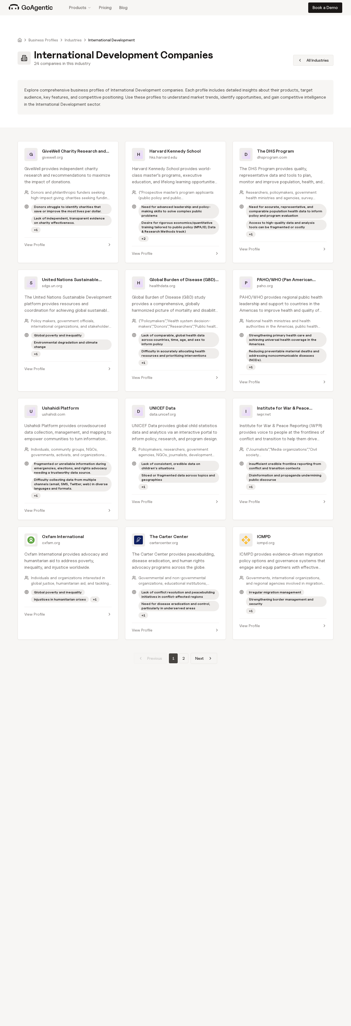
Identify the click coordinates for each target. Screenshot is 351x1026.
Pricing (105, 7)
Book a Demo (325, 7)
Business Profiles (43, 40)
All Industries (318, 60)
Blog (123, 7)
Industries (73, 40)
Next (199, 658)
